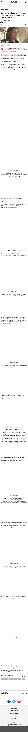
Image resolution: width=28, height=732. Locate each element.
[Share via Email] (26, 24)
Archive (14, 718)
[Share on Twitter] (24, 24)
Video (19, 5)
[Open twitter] (14, 701)
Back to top (24, 693)
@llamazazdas (14, 563)
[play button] (14, 35)
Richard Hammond (15, 48)
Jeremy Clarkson (5, 48)
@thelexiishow (14, 635)
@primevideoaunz (14, 170)
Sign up (2, 666)
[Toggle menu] (2, 1)
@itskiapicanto (14, 495)
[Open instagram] (19, 701)
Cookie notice (14, 716)
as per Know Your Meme (9, 205)
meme (6, 10)
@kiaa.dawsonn (14, 362)
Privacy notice (14, 710)
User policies (14, 708)
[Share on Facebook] (22, 24)
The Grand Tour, (4, 55)
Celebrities (12, 5)
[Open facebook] (9, 701)
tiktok (23, 678)
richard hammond (13, 678)
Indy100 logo (14, 1)
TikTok (2, 10)
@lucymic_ (14, 425)
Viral (5, 5)
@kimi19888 (14, 291)
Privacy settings (14, 713)
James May (17, 49)
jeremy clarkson (4, 678)
